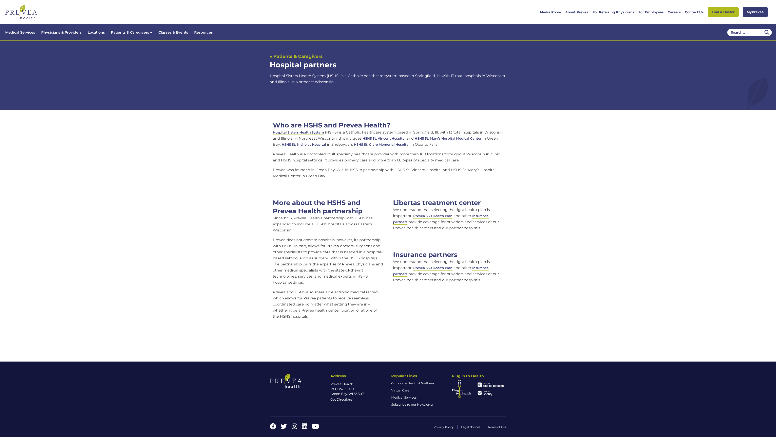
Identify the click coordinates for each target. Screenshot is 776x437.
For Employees (651, 12)
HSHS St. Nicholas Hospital (304, 144)
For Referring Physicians (613, 12)
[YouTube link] (315, 428)
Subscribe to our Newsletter (412, 404)
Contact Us (694, 12)
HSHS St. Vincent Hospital (384, 138)
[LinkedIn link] (304, 428)
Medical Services (20, 32)
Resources (203, 32)
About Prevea (576, 12)
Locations (96, 32)
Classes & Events (173, 32)
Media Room (550, 12)
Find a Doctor (723, 12)
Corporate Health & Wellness (412, 383)
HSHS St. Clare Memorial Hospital (381, 144)
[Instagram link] (294, 428)
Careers (674, 12)
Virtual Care (400, 390)
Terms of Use (497, 427)
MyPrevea (755, 12)
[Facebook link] (273, 428)
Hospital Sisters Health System (298, 132)
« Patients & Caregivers (296, 56)
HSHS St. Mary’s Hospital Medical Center (448, 138)
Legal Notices (470, 427)
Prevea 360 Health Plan (432, 216)
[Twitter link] (284, 428)
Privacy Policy (444, 427)
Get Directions (341, 399)
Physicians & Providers (61, 32)
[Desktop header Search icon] (767, 32)
